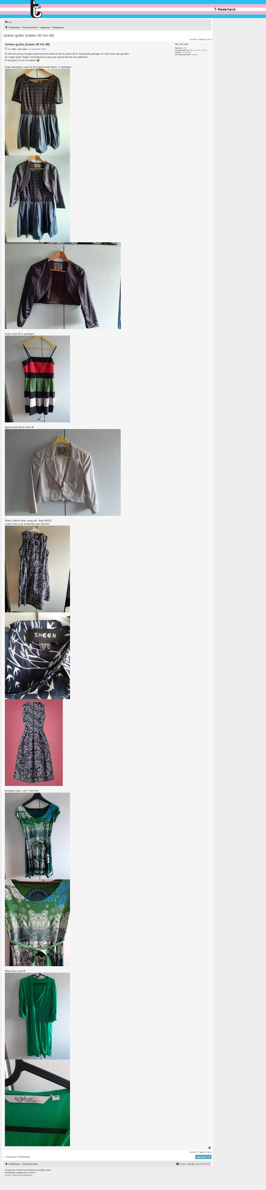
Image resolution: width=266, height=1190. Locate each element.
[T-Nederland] (44, 9)
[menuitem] (8, 22)
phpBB (18, 1170)
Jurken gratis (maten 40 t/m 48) (28, 35)
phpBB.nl (32, 1173)
